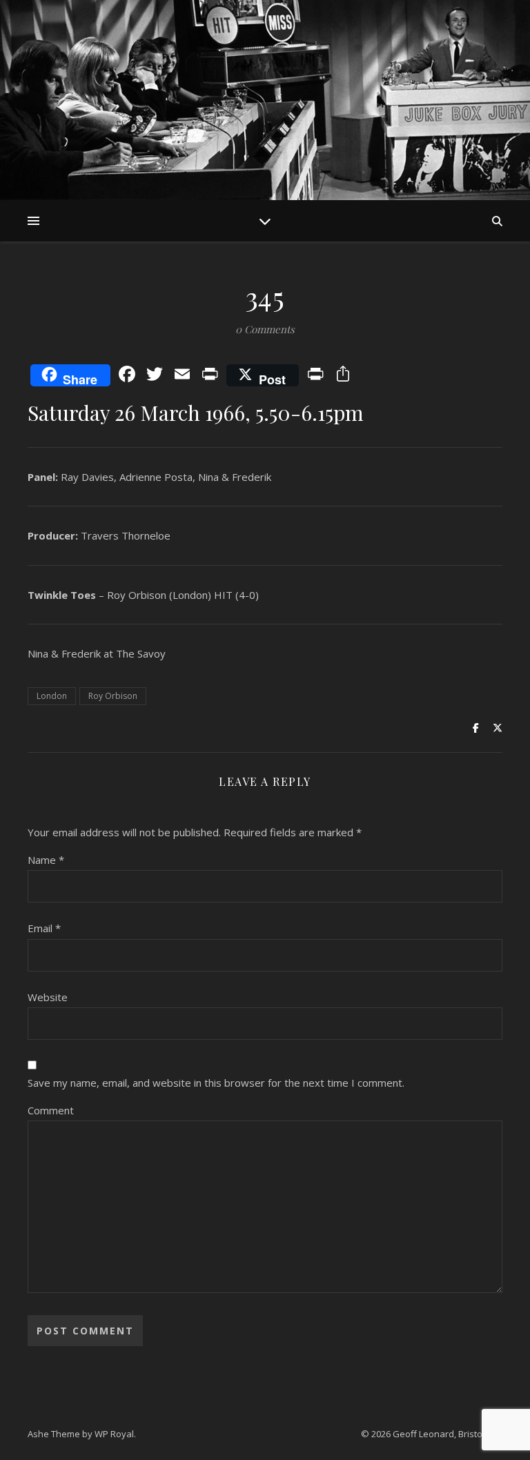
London (52, 696)
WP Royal (114, 1434)
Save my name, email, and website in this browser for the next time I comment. (216, 1082)
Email (44, 928)
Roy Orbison (112, 696)
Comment (51, 1110)
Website (48, 997)
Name (46, 860)
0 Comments (265, 329)
